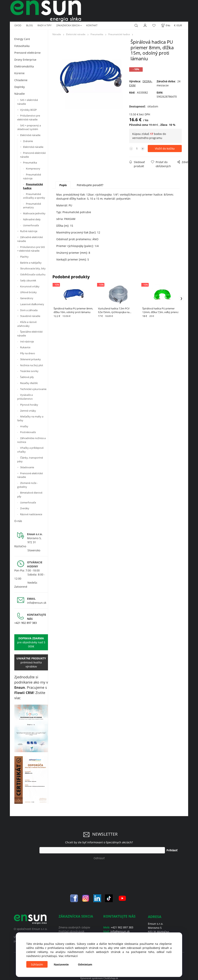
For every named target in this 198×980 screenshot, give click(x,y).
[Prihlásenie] (145, 25)
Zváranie (28, 141)
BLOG (29, 25)
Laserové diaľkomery (32, 304)
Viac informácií (68, 956)
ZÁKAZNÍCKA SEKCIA (68, 25)
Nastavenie (61, 964)
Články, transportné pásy (30, 459)
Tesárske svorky (29, 371)
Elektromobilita (24, 66)
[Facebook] (74, 898)
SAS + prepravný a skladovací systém (29, 127)
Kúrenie (19, 73)
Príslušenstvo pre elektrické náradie (28, 117)
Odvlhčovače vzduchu (32, 274)
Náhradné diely (32, 219)
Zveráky (24, 508)
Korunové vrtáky (29, 286)
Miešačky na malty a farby (30, 418)
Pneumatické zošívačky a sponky (34, 196)
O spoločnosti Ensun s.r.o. (30, 929)
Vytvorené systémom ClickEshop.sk (99, 978)
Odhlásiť (99, 858)
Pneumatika (30, 162)
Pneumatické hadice (33, 186)
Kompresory (33, 168)
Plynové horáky (29, 404)
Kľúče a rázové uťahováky (27, 324)
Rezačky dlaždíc (29, 383)
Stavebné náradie (30, 316)
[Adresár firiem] (31, 780)
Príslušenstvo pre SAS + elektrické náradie (31, 249)
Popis (63, 185)
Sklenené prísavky (30, 359)
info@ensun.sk (36, 603)
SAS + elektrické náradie (27, 102)
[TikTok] (109, 898)
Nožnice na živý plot (31, 365)
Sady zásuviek (28, 280)
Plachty (24, 256)
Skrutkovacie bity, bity (33, 268)
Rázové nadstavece (31, 514)
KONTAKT (91, 25)
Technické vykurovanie (33, 389)
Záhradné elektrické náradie (30, 239)
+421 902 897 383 (25, 623)
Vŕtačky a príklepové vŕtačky (30, 449)
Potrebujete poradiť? (90, 185)
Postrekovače (28, 432)
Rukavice (25, 347)
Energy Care (22, 39)
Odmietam (85, 964)
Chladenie (20, 80)
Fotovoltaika (22, 46)
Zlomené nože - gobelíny (27, 485)
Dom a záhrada (29, 310)
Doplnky (19, 87)
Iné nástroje (27, 341)
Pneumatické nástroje (32, 176)
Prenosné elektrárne (27, 52)
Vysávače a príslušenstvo (25, 396)
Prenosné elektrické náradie (33, 154)
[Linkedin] (97, 898)
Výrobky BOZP (28, 110)
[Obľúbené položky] (154, 25)
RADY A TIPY (44, 25)
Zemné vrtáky (28, 410)
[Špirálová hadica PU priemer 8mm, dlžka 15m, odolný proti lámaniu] (90, 76)
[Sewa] (31, 728)
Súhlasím (37, 964)
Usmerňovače (31, 225)
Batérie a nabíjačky (31, 262)
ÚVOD (17, 25)
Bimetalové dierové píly (29, 494)
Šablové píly (27, 377)
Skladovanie (27, 467)
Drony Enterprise (25, 59)
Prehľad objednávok (71, 931)
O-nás (18, 521)
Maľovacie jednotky (34, 213)
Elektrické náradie (30, 135)
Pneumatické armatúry (32, 205)
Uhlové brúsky (28, 292)
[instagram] (85, 898)
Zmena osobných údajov (74, 927)
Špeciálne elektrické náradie (30, 333)
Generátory (26, 298)
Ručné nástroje (28, 231)
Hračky (24, 426)
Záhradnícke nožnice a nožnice (31, 440)
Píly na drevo (27, 353)
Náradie (19, 93)
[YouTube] (122, 898)
